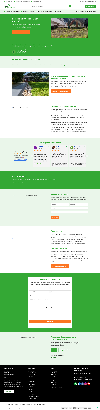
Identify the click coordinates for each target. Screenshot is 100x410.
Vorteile (30, 391)
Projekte (54, 376)
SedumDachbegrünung (20, 152)
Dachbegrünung (32, 384)
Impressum (54, 384)
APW (57, 146)
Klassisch (30, 376)
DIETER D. (40, 146)
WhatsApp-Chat (9, 1)
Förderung (54, 371)
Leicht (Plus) (31, 374)
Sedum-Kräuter (32, 378)
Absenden (55, 217)
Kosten (30, 387)
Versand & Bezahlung (57, 387)
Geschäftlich (55, 372)
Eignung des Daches (33, 396)
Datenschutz (55, 382)
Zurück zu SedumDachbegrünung (87, 1)
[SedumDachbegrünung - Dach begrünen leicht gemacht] (9, 6)
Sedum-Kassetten (32, 372)
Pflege (30, 393)
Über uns (54, 374)
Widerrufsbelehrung (56, 386)
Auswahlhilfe (31, 394)
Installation (31, 386)
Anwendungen (32, 398)
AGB (53, 380)
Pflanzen (30, 389)
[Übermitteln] (70, 6)
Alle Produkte (31, 371)
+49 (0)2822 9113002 (37, 1)
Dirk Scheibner (78, 146)
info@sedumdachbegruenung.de (23, 1)
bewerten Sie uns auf (19, 159)
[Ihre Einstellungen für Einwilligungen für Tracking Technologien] (97, 407)
